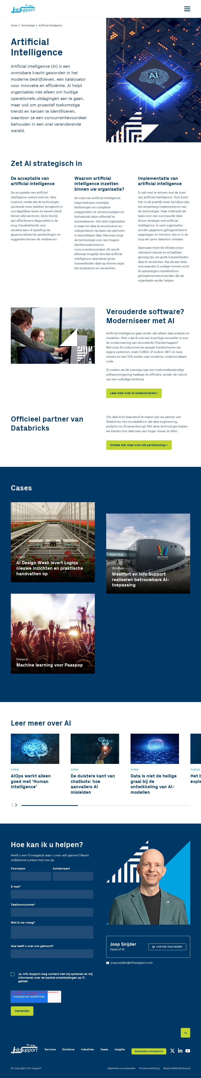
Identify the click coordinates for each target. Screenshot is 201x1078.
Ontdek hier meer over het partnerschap (138, 445)
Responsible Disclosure (176, 1068)
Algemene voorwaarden (121, 1068)
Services (50, 1049)
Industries (87, 1049)
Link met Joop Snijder (169, 946)
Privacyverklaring (149, 1068)
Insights (120, 1049)
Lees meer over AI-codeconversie (133, 393)
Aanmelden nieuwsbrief (149, 1051)
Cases (104, 1049)
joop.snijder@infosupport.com (132, 962)
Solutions (68, 1049)
